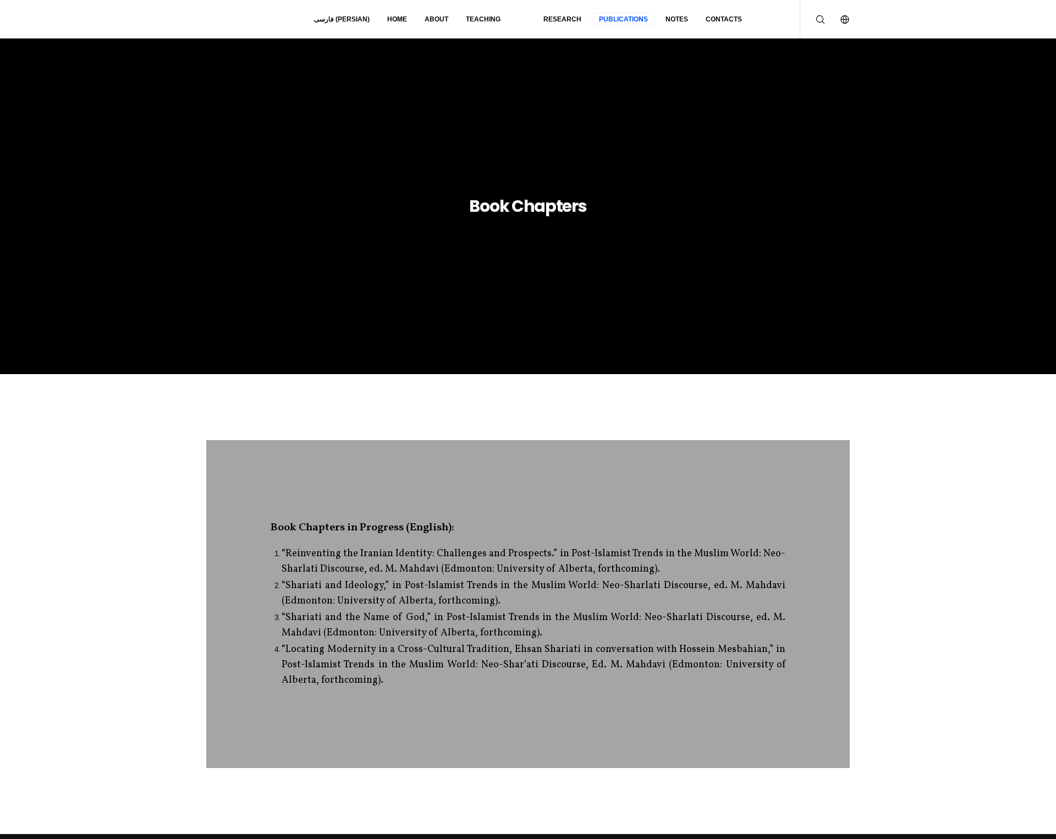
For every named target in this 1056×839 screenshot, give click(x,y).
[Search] (812, 19)
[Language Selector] (837, 19)
